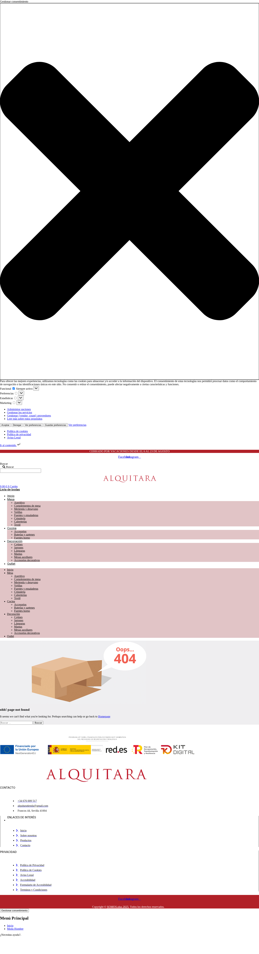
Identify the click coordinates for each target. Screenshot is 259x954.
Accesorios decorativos (27, 560)
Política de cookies (17, 431)
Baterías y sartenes (24, 534)
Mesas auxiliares (23, 557)
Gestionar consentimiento (14, 910)
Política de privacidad (19, 434)
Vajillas (18, 512)
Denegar (17, 425)
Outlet (11, 563)
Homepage (104, 716)
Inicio (10, 496)
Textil (17, 524)
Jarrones (18, 547)
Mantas (18, 553)
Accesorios (20, 531)
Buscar (4, 463)
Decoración (14, 541)
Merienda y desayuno (26, 508)
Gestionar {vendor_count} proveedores (29, 415)
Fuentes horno (22, 537)
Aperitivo (19, 502)
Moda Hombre (15, 928)
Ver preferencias (33, 425)
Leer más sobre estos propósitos (24, 418)
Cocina (11, 528)
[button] (129, 191)
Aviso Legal (14, 437)
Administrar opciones (19, 409)
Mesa (10, 499)
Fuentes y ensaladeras (26, 515)
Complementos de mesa (27, 505)
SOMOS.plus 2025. (118, 906)
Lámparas (19, 550)
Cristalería (19, 518)
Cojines (18, 544)
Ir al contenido (8, 445)
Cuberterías (20, 521)
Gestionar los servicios (19, 412)
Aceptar (5, 425)
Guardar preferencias (55, 425)
